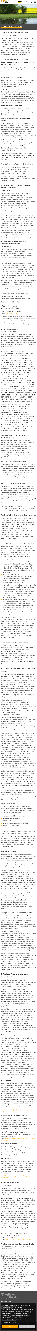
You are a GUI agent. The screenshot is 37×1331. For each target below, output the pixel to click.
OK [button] (10, 1327)
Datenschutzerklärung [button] (9, 1320)
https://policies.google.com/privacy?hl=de (20, 1239)
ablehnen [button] (27, 1327)
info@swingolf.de (12, 313)
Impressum (6, 1322)
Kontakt (14, 1322)
